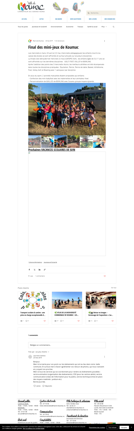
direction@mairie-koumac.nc (76, 423)
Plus (103, 27)
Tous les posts (23, 27)
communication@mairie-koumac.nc (52, 416)
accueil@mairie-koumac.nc (27, 414)
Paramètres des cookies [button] (97, 427)
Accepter (124, 427)
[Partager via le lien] (45, 270)
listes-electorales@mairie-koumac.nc (53, 406)
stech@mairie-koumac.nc (75, 408)
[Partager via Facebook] (29, 270)
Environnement (56, 27)
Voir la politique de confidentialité (33, 428)
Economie (69, 27)
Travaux (80, 27)
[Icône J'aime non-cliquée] (34, 386)
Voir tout (113, 288)
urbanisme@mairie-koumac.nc (77, 410)
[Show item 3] (60, 141)
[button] (58, 19)
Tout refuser (112, 427)
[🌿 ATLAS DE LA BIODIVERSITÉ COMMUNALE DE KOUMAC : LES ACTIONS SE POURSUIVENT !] (67, 300)
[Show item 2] (47, 141)
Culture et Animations (35, 262)
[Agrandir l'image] (67, 109)
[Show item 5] (86, 141)
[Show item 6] (99, 141)
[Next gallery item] (103, 109)
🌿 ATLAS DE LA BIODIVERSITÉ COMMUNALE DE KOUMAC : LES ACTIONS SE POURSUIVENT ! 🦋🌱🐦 (66, 313)
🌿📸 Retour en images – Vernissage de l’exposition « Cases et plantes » (100, 313)
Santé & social (92, 27)
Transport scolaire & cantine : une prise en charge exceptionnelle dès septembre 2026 (32, 313)
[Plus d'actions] (104, 41)
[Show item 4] (73, 141)
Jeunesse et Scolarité (39, 27)
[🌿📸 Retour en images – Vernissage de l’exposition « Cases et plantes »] (101, 300)
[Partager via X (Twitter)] (34, 270)
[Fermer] (131, 427)
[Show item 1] (34, 141)
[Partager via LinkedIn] (40, 270)
